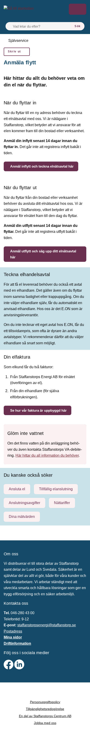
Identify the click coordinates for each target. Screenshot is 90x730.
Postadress (13, 631)
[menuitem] (17, 52)
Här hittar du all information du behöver (47, 455)
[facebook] (9, 668)
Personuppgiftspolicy (45, 702)
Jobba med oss (45, 723)
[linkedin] (19, 668)
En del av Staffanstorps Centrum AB (45, 716)
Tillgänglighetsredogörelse (45, 709)
